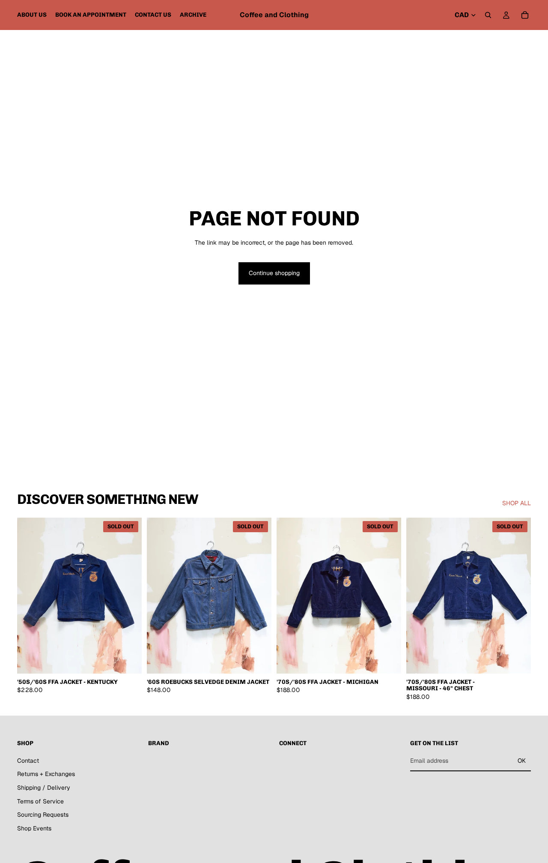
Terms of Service (40, 801)
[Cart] (524, 15)
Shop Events (34, 828)
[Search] (488, 15)
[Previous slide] (30, 595)
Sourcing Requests (42, 814)
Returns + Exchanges (46, 774)
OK (522, 760)
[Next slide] (129, 595)
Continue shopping (274, 273)
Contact (28, 760)
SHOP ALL (516, 503)
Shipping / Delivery (43, 787)
